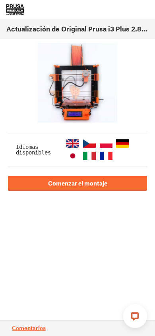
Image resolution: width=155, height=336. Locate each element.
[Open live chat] (135, 316)
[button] (72, 143)
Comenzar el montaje (77, 183)
